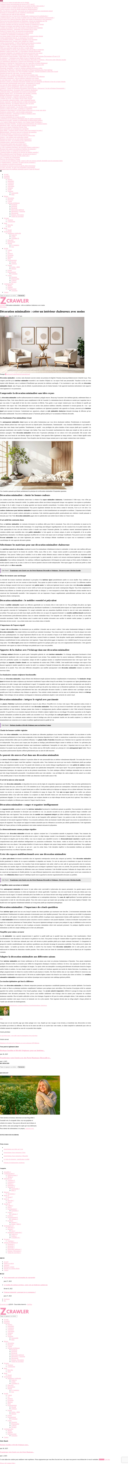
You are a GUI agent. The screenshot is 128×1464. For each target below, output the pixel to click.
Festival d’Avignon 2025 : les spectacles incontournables (16, 31)
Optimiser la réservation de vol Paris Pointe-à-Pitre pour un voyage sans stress (23, 110)
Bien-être (10, 225)
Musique (10, 257)
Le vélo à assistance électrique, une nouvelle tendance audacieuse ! (19, 147)
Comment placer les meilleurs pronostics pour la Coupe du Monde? (20, 169)
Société (6, 248)
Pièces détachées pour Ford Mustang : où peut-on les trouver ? (18, 154)
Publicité (10, 287)
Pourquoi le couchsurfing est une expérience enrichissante (17, 12)
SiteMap (29, 1304)
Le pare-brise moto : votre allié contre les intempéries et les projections (20, 80)
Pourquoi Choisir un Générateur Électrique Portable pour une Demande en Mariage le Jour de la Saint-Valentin (32, 81)
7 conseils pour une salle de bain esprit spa (12, 14)
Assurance (10, 184)
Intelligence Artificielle (14, 233)
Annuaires (14, 290)
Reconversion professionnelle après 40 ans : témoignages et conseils (20, 83)
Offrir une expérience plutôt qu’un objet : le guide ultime (16, 48)
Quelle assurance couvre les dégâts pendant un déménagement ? (19, 9)
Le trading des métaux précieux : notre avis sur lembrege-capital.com (26, 1285)
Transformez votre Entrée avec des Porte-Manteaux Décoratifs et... (25, 1058)
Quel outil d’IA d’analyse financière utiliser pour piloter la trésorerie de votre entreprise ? (26, 19)
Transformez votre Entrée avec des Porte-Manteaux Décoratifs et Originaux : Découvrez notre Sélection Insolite (33, 60)
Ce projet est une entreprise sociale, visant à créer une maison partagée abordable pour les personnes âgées (31, 161)
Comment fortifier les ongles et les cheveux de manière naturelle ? (19, 152)
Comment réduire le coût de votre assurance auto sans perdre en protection (22, 49)
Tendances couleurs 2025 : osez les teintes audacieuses (16, 112)
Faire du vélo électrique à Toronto (10, 159)
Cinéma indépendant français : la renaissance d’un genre (16, 38)
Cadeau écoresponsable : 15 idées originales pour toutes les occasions (20, 43)
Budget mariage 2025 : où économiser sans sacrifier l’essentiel (18, 93)
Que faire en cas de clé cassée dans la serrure (13, 105)
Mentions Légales (9, 1267)
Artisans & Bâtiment (13, 203)
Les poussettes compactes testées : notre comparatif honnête (17, 100)
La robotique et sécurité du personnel (11, 164)
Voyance (13, 282)
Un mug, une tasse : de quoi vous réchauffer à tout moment (17, 167)
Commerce (10, 183)
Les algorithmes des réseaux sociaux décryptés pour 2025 (17, 44)
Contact (6, 292)
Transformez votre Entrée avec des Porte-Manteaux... (17, 1452)
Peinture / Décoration (17, 215)
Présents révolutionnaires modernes (14, 1162)
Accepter (101, 1459)
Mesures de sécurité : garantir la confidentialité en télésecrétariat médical (21, 120)
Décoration (10, 198)
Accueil (6, 174)
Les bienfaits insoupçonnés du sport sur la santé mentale (16, 33)
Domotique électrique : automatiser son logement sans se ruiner (18, 29)
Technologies (8, 231)
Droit (9, 258)
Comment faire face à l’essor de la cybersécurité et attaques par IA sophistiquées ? (24, 16)
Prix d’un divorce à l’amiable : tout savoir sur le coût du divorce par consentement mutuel (26, 11)
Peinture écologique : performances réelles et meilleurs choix (18, 113)
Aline (6, 316)
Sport (9, 226)
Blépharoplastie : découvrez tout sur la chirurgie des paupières (18, 132)
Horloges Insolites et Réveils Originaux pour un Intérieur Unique (19, 54)
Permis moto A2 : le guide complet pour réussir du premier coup (19, 75)
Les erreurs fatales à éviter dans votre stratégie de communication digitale (21, 36)
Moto (12, 194)
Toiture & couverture (17, 216)
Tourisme (10, 220)
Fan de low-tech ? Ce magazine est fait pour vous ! (15, 150)
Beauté (9, 230)
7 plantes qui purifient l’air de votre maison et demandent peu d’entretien (21, 28)
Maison (6, 196)
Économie (10, 255)
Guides (13, 236)
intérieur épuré (28, 1005)
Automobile (14, 193)
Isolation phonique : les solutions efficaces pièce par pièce (17, 103)
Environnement (12, 260)
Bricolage (10, 199)
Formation (14, 273)
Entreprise (7, 178)
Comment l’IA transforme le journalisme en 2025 (14, 34)
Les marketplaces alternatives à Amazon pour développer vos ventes (20, 61)
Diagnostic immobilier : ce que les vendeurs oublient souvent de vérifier (21, 68)
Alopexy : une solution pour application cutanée (14, 137)
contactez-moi (29, 1128)
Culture (9, 250)
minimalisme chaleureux (40, 1005)
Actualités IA (15, 238)
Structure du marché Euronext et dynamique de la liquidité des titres (20, 22)
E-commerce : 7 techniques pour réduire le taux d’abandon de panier (20, 58)
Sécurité (13, 262)
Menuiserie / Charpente (18, 211)
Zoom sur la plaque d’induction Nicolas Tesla (13, 127)
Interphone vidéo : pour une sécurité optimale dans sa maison (18, 125)
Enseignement (11, 272)
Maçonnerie (14, 213)
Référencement (11, 289)
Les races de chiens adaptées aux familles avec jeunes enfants (18, 85)
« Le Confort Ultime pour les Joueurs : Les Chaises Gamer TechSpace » (21, 122)
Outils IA (14, 235)
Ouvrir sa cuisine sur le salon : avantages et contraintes (16, 108)
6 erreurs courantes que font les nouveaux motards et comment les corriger (22, 24)
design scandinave (18, 1005)
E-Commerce (15, 245)
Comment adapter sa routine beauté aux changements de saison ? (19, 7)
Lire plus (107, 1459)
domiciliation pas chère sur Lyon (13, 1149)
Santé (5, 223)
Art (8, 252)
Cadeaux (13, 280)
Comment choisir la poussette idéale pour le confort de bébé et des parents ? (22, 6)
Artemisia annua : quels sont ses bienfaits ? (12, 142)
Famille (9, 265)
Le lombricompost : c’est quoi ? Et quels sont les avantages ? (18, 162)
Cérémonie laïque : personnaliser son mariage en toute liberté (18, 91)
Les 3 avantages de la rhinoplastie (10, 157)
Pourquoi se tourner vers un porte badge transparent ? (15, 139)
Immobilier (10, 181)
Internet (9, 243)
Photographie (15, 279)
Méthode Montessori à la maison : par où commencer (15, 95)
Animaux (14, 263)
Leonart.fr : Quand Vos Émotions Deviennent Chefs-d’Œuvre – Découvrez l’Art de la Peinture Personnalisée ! (33, 88)
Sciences (10, 253)
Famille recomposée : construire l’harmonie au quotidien (16, 97)
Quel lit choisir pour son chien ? (9, 115)
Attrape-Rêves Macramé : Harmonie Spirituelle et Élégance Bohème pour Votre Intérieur (26, 70)
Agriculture (10, 186)
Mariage (13, 268)
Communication (8, 284)
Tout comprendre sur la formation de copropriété (14, 129)
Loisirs (9, 275)
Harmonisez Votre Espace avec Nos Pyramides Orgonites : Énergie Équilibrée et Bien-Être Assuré (29, 71)
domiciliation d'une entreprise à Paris (14, 1152)
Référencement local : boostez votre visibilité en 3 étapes (16, 41)
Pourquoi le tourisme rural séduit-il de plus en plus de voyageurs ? (19, 26)
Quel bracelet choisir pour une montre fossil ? (13, 144)
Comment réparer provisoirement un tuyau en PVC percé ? (17, 4)
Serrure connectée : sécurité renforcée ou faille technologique (18, 102)
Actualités (7, 176)
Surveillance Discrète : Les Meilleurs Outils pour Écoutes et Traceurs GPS (22, 65)
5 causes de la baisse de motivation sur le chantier (14, 2)
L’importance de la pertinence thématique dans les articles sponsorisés (20, 118)
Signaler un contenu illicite (11, 1268)
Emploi (9, 270)
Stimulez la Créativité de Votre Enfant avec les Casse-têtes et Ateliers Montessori (24, 63)
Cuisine (9, 201)
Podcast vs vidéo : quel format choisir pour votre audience (17, 46)
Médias (9, 285)
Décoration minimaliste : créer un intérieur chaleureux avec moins (19, 78)
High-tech (10, 240)
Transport (10, 191)
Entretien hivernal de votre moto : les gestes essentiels (16, 73)
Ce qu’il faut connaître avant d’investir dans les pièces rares (17, 135)
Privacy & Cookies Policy (7, 1463)
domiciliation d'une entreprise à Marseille (16, 1156)
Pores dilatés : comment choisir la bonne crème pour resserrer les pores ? (21, 130)
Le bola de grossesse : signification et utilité (16, 1159)
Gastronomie (11, 221)
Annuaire (6, 1265)
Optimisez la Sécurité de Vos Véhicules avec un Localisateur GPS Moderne (22, 76)
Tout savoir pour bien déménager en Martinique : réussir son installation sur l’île (23, 21)
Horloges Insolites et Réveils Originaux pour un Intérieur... (22, 1050)
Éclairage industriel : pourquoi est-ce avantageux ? (15, 134)
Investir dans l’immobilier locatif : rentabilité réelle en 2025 (17, 66)
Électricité (14, 208)
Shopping (14, 277)
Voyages (6, 218)
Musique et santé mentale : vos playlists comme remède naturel (18, 107)
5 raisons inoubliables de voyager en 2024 (12, 117)
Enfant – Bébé (15, 267)
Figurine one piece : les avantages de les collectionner (16, 140)
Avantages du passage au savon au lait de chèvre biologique (17, 166)
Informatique (11, 242)
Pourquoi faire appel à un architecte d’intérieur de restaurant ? (18, 149)
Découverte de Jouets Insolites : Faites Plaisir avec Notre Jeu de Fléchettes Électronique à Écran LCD (30, 56)
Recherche (21, 295)
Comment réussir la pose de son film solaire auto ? (15, 155)
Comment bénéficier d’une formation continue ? (14, 145)
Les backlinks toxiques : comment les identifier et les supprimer (18, 39)
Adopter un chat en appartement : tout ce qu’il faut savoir (17, 86)
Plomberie (14, 204)
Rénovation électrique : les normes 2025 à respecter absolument (18, 90)
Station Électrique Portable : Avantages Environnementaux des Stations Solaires (23, 123)
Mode (5, 228)
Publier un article (9, 1263)
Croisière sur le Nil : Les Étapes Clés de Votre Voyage (16, 98)
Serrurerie (14, 206)
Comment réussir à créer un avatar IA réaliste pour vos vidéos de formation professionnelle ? (27, 17)
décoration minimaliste (6, 1005)
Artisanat (10, 188)
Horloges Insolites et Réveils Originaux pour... (14, 1445)
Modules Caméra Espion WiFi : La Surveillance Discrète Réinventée (20, 51)
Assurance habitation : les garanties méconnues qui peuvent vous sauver (21, 53)
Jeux (12, 247)
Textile (9, 189)
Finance (9, 179)
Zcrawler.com (4, 1304)
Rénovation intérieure (17, 210)
